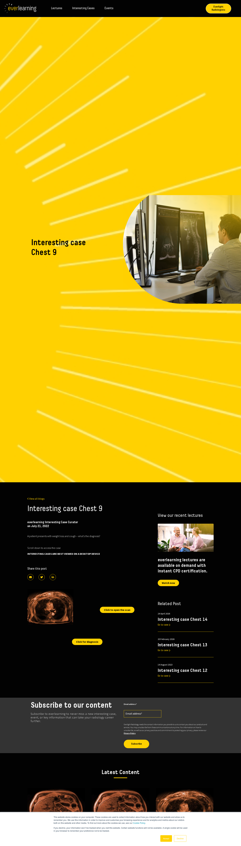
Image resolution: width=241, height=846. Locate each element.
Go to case (163, 625)
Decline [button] (180, 838)
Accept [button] (166, 838)
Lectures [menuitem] (56, 8)
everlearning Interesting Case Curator (52, 522)
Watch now (168, 582)
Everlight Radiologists (218, 8)
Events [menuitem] (108, 8)
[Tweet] (42, 577)
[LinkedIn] (53, 577)
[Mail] (30, 577)
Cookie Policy (139, 822)
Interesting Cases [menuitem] (83, 8)
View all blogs (37, 498)
